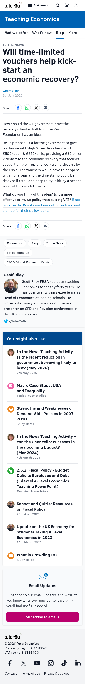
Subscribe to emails (42, 616)
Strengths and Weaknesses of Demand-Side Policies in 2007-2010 (46, 413)
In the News (54, 243)
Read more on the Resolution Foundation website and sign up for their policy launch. (41, 205)
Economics (15, 243)
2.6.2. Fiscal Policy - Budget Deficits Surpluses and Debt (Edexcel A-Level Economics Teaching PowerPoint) (43, 478)
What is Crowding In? (37, 554)
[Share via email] (45, 107)
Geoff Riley (11, 90)
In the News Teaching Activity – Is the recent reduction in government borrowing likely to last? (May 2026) (46, 359)
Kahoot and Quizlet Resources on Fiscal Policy (45, 506)
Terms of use (30, 673)
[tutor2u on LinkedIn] (78, 663)
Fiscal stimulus (18, 252)
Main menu (41, 5)
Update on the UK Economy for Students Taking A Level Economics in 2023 (45, 532)
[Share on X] (36, 107)
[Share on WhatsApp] (27, 107)
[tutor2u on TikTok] (64, 663)
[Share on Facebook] (18, 107)
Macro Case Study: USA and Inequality (39, 387)
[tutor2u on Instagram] (50, 663)
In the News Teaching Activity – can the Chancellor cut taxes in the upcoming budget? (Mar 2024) (46, 444)
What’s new (42, 33)
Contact (11, 673)
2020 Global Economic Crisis (28, 262)
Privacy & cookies (56, 673)
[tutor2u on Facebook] (10, 663)
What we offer (15, 33)
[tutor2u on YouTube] (37, 663)
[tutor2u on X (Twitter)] (23, 663)
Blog (60, 33)
